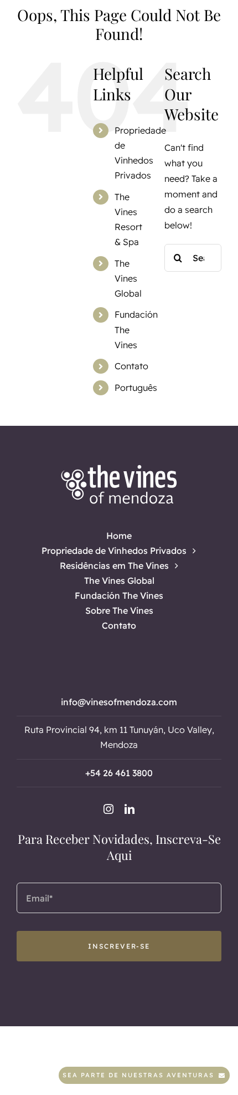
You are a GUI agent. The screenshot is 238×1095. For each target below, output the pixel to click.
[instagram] (108, 809)
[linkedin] (129, 809)
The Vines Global (128, 278)
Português (136, 387)
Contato (131, 365)
